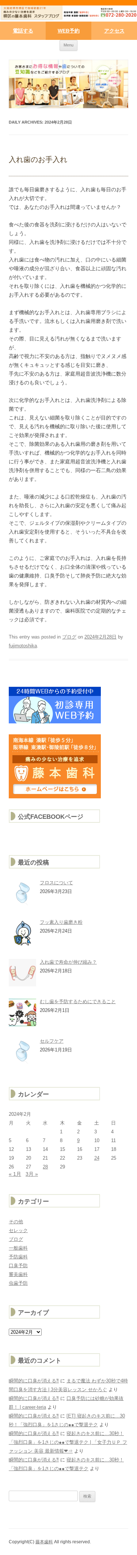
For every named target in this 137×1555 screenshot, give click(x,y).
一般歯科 (18, 1248)
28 (45, 1167)
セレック (18, 1230)
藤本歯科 (44, 1541)
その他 (16, 1221)
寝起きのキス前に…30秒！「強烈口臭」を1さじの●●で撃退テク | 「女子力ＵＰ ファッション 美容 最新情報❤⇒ (68, 1442)
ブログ (69, 637)
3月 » (32, 1174)
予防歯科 (18, 1257)
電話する (23, 31)
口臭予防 (18, 1265)
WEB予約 (69, 31)
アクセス (114, 31)
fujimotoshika (23, 645)
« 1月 (15, 1174)
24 (96, 1158)
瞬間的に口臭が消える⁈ (34, 1380)
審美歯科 (18, 1274)
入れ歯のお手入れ (38, 159)
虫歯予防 (18, 1283)
